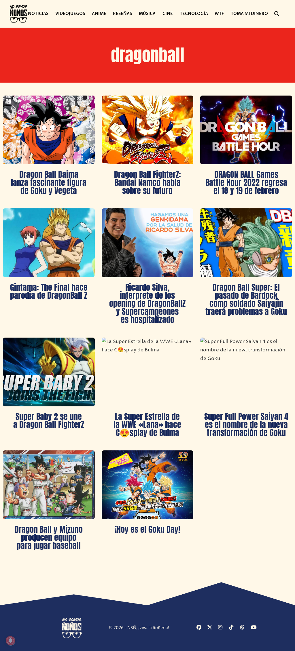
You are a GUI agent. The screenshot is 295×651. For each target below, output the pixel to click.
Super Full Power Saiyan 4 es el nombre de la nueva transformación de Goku (246, 424)
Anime (99, 13)
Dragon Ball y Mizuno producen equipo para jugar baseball (49, 537)
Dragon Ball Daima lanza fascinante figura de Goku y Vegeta (48, 182)
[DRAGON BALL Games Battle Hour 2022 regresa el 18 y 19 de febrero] (246, 130)
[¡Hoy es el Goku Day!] (148, 484)
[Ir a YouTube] (255, 628)
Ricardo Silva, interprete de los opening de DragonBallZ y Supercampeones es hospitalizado (147, 303)
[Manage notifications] (10, 640)
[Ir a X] (212, 628)
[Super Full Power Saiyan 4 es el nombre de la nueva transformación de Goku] (246, 372)
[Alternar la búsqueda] (276, 14)
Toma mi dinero (249, 13)
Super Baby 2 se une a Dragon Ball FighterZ (48, 420)
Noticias (38, 13)
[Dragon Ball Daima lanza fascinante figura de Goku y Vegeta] (49, 130)
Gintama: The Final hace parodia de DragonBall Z (49, 291)
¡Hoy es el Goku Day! (147, 529)
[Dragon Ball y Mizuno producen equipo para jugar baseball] (49, 484)
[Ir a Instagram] (223, 628)
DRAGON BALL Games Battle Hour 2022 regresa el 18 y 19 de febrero (246, 182)
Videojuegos (70, 13)
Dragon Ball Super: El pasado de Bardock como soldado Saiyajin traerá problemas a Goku (246, 299)
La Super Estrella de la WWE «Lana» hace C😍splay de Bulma (147, 424)
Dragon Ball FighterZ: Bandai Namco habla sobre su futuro (147, 182)
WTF (219, 13)
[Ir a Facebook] (201, 628)
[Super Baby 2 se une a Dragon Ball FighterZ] (49, 372)
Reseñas (122, 13)
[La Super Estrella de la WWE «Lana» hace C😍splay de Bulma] (148, 372)
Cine (167, 13)
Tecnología (194, 13)
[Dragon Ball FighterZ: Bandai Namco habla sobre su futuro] (148, 130)
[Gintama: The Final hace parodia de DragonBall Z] (49, 242)
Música (147, 13)
